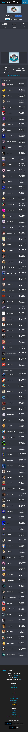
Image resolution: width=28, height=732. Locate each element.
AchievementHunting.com (14, 716)
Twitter (14, 712)
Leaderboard (14, 19)
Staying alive (6, 68)
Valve (20, 679)
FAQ (14, 685)
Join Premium (14, 704)
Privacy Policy (14, 700)
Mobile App (14, 687)
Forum (20, 19)
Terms (14, 702)
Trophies (8, 19)
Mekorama (10, 16)
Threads (14, 710)
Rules (14, 689)
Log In (24, 2)
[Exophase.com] (6, 2)
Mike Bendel (17, 675)
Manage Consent (14, 698)
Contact (14, 694)
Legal (14, 696)
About (14, 692)
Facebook (14, 714)
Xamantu (16, 677)
